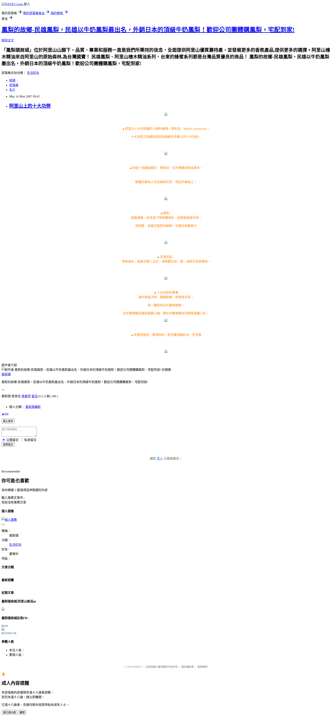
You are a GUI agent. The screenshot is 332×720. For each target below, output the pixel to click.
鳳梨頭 (6, 374)
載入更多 (8, 421)
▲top (5, 413)
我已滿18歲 (9, 712)
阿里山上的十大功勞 (30, 105)
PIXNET (137, 666)
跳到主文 (8, 40)
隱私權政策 (187, 666)
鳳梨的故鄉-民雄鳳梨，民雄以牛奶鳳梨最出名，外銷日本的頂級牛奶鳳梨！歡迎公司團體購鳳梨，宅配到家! (148, 29)
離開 (22, 712)
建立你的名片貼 (9, 633)
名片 (12, 89)
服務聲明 (203, 666)
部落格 (13, 85)
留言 (35, 396)
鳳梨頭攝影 (33, 407)
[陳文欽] (3, 629)
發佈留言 (8, 444)
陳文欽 (5, 626)
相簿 (12, 80)
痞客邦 (26, 396)
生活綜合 (33, 72)
